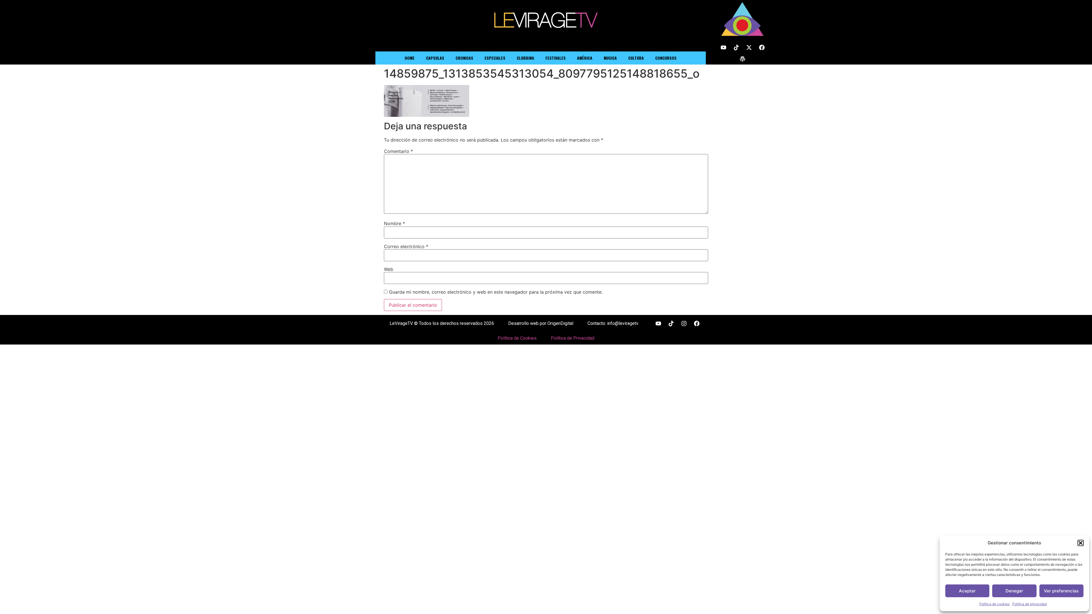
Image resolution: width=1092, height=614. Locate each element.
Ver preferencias (1061, 591)
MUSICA (610, 58)
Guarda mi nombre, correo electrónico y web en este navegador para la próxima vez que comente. (496, 292)
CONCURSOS (666, 58)
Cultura (636, 58)
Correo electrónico (406, 246)
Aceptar (967, 591)
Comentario (398, 151)
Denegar (1014, 591)
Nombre (394, 223)
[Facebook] (762, 47)
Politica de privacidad (1029, 604)
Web (388, 269)
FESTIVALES (555, 58)
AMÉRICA (584, 58)
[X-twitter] (749, 47)
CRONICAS (464, 58)
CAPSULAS (435, 58)
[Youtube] (723, 47)
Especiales (495, 58)
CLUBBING (525, 58)
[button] (1080, 543)
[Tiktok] (736, 47)
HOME (410, 58)
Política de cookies (994, 604)
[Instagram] (684, 323)
